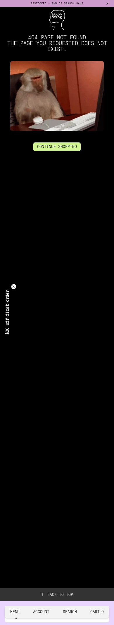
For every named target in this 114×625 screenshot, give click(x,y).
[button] (7, 312)
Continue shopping (57, 146)
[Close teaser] (13, 286)
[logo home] (57, 20)
